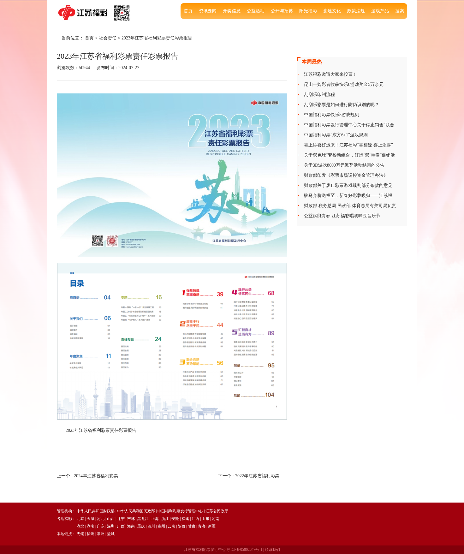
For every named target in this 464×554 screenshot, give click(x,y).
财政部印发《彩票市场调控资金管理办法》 (346, 175)
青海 (201, 526)
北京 (80, 518)
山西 (111, 518)
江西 (195, 518)
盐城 (111, 534)
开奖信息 (232, 11)
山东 (205, 518)
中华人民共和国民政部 (136, 511)
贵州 (161, 526)
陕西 (181, 526)
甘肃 (191, 526)
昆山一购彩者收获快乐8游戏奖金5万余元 (344, 84)
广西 (121, 526)
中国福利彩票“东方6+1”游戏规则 (336, 135)
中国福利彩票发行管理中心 (180, 511)
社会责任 (107, 38)
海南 (131, 526)
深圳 (111, 526)
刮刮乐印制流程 (319, 94)
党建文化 (332, 11)
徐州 (90, 534)
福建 (185, 518)
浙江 (165, 518)
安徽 (175, 518)
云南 (171, 526)
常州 (100, 534)
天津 (90, 518)
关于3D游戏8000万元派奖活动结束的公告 (344, 165)
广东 (100, 526)
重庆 (141, 526)
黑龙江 (143, 518)
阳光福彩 (308, 11)
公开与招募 (282, 11)
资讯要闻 (208, 11)
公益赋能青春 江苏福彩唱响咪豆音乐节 (342, 215)
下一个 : (252, 476)
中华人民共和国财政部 (96, 511)
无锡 (80, 534)
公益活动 (256, 11)
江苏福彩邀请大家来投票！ (330, 74)
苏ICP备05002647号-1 (244, 549)
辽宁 (121, 518)
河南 (215, 518)
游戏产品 (380, 11)
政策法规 (356, 11)
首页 (188, 11)
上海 (155, 518)
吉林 (131, 518)
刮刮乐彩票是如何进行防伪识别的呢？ (341, 104)
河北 (100, 518)
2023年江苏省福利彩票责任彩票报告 (157, 38)
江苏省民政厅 (216, 511)
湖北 (80, 526)
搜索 (399, 11)
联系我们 (272, 549)
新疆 (212, 526)
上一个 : (91, 476)
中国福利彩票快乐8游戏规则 (331, 114)
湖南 (90, 526)
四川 (151, 526)
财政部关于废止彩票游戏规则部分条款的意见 (348, 185)
